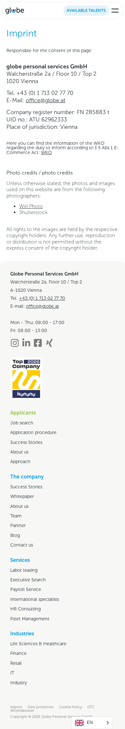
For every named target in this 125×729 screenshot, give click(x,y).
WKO (46, 152)
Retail (16, 663)
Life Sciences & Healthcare (38, 643)
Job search (21, 423)
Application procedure (33, 432)
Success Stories (26, 442)
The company (27, 477)
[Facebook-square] (37, 342)
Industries (22, 634)
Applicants (23, 413)
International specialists (34, 599)
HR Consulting (25, 609)
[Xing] (49, 342)
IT (12, 673)
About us (19, 452)
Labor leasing (24, 570)
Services (20, 560)
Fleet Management (29, 619)
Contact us (21, 545)
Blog (15, 535)
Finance (18, 653)
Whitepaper (22, 496)
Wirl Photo (31, 206)
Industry (18, 682)
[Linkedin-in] (26, 342)
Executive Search (28, 580)
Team (15, 516)
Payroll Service (25, 589)
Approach (20, 461)
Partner (18, 525)
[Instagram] (14, 342)
